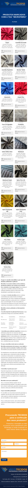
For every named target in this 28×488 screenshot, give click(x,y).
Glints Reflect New (7, 151)
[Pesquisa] (26, 4)
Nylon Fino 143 (21, 180)
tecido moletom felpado (9, 402)
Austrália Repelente (7, 70)
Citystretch (7, 97)
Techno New (7, 267)
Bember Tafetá (21, 70)
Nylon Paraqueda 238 (7, 210)
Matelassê (21, 151)
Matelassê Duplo (7, 180)
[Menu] (2, 4)
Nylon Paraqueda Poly (21, 210)
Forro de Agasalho (7, 124)
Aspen (7, 42)
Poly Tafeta (7, 239)
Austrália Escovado (20, 42)
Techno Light (20, 239)
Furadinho (21, 124)
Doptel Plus (21, 97)
